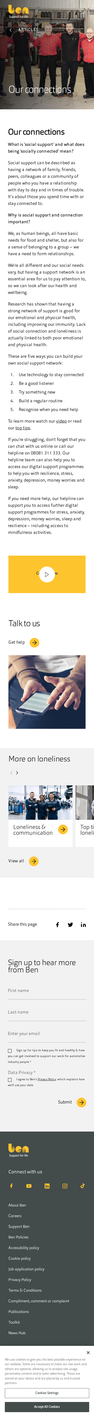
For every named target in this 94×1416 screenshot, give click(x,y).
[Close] (88, 1352)
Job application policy (26, 1269)
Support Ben (18, 1227)
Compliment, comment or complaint (38, 1301)
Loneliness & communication (33, 830)
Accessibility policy (23, 1248)
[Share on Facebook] (57, 925)
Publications (18, 1312)
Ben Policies (18, 1237)
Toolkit (14, 1323)
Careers (14, 1216)
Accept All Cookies (47, 1407)
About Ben (17, 1205)
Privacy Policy (47, 1079)
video (61, 421)
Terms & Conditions (25, 1291)
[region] (47, 1381)
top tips (22, 428)
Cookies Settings (47, 1393)
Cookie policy (19, 1259)
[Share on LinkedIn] (83, 925)
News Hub (17, 1333)
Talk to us (24, 624)
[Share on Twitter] (70, 925)
